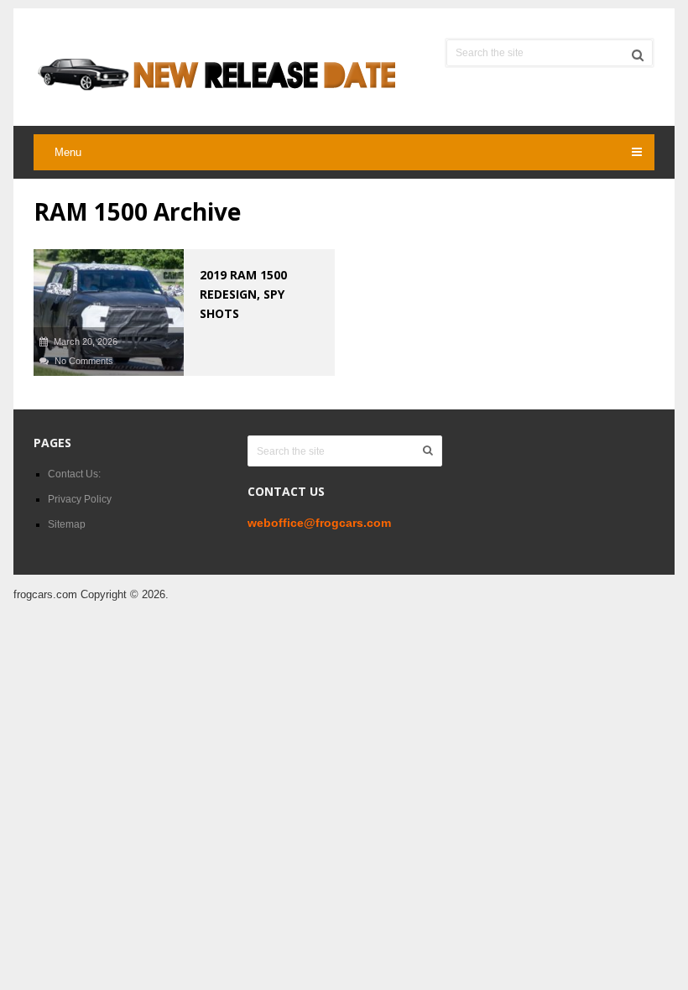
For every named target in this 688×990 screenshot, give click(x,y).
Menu (68, 152)
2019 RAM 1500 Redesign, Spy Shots (243, 294)
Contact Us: (74, 474)
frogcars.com (45, 594)
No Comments (84, 361)
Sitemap (67, 524)
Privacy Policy (80, 499)
